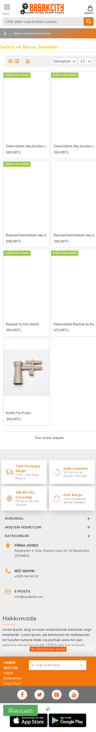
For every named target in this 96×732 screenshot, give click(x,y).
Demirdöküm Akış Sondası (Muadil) (28, 146)
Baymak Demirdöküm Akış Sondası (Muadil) (28, 235)
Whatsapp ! (23, 711)
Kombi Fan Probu (18, 413)
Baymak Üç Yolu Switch (22, 324)
